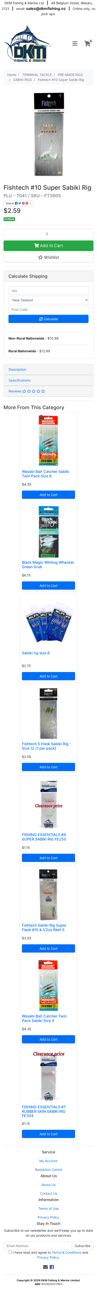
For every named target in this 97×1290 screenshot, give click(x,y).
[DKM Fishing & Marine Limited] (28, 43)
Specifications (19, 380)
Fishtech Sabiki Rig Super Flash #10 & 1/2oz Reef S (44, 927)
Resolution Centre (48, 1170)
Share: (10, 203)
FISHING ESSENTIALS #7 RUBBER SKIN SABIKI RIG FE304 (44, 1111)
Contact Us (48, 1193)
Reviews (15, 391)
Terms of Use (48, 1208)
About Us (48, 1185)
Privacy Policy (48, 1217)
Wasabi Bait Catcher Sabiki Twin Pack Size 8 (45, 473)
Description (17, 369)
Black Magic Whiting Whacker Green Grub (48, 564)
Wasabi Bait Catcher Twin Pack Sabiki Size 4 (44, 1018)
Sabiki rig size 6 (36, 653)
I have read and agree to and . (50, 1254)
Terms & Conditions (66, 1252)
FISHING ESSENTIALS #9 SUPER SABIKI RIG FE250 (44, 836)
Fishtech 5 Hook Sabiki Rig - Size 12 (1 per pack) (46, 746)
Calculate (50, 319)
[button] (48, 257)
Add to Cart (51, 245)
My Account (48, 1161)
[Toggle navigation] (74, 43)
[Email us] (45, 1267)
